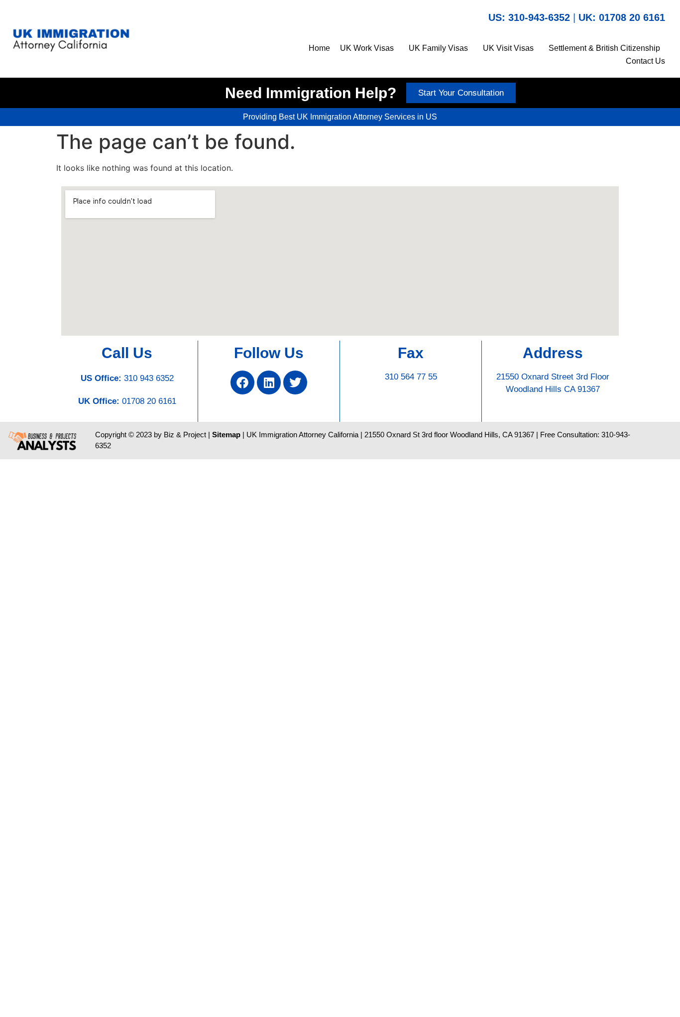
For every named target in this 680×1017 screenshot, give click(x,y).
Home (319, 48)
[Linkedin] (269, 382)
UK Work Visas (367, 48)
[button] (369, 48)
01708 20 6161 (149, 401)
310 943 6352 (149, 378)
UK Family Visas (438, 48)
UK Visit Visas (508, 48)
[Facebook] (242, 382)
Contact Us (645, 61)
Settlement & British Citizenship (604, 48)
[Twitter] (295, 382)
